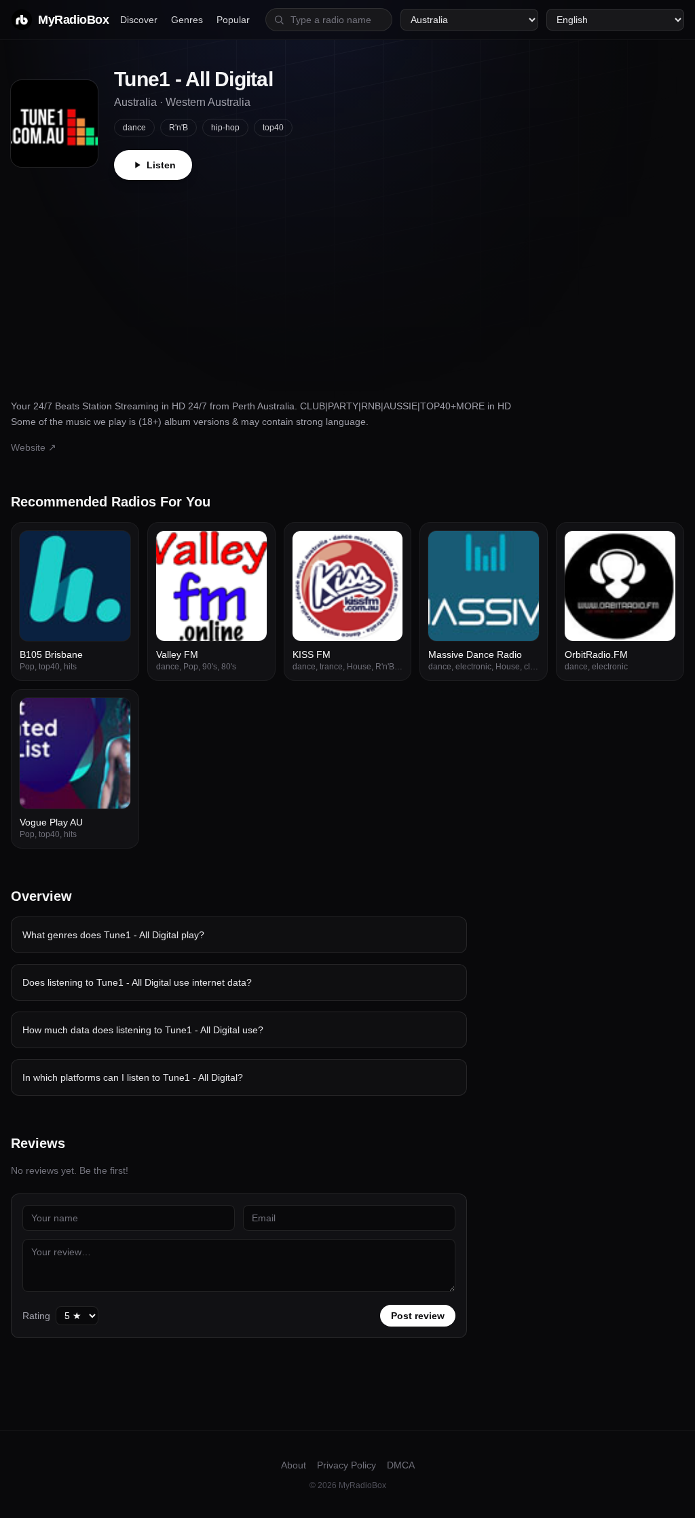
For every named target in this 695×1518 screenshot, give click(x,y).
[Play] (112, 548)
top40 (273, 127)
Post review (418, 1315)
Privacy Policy (346, 1465)
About (293, 1465)
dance (134, 127)
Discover (138, 19)
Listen (161, 165)
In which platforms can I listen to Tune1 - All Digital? (132, 1077)
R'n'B (178, 127)
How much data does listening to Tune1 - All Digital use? (142, 1029)
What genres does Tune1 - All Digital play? (113, 934)
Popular (233, 19)
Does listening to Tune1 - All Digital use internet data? (137, 982)
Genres (187, 19)
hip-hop (225, 127)
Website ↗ (33, 447)
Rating (36, 1315)
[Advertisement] (347, 282)
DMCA (401, 1465)
